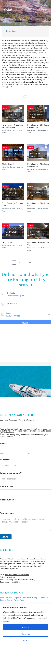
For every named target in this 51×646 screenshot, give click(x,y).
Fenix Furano (7, 242)
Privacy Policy (19, 600)
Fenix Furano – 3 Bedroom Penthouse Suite (12, 126)
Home (8, 31)
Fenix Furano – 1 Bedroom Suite (38, 243)
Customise (25, 634)
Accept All (25, 627)
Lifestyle (35, 597)
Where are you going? (11, 473)
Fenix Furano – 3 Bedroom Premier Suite (38, 126)
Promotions (27, 597)
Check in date (7, 486)
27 (30, 262)
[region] (25, 624)
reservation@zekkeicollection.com (17, 574)
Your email (5, 459)
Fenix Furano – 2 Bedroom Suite (38, 204)
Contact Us (44, 597)
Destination (11, 293)
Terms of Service (6, 600)
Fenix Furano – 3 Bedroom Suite (12, 204)
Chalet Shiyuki (7, 164)
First (2, 454)
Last (28, 454)
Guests (8, 313)
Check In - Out (11, 303)
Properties (17, 597)
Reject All (25, 640)
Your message (7, 513)
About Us (9, 597)
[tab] (25, 96)
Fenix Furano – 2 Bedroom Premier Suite (38, 165)
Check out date (8, 499)
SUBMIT (6, 536)
